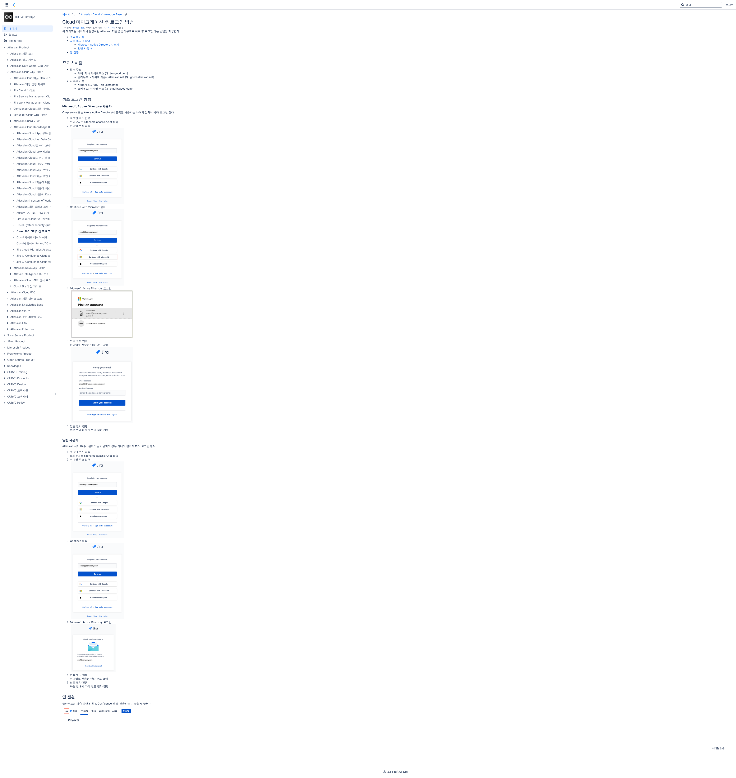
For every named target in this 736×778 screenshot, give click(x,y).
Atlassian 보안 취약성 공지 (26, 316)
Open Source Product (20, 359)
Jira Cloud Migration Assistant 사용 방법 (41, 249)
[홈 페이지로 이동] (14, 5)
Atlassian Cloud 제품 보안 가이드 (36, 169)
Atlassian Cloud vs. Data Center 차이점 (40, 139)
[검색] (682, 4)
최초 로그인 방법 (80, 40)
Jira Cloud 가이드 (24, 90)
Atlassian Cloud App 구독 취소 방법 (38, 133)
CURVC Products (18, 378)
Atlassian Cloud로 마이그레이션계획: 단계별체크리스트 (50, 145)
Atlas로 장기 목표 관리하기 (32, 212)
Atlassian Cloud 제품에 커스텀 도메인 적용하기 (45, 188)
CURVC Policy (16, 402)
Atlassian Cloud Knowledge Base (33, 127)
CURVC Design (16, 384)
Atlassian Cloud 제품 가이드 (27, 71)
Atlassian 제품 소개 (22, 53)
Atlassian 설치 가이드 (23, 59)
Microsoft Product (18, 347)
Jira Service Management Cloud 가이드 (37, 96)
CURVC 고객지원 (17, 390)
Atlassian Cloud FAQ (22, 292)
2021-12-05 (109, 27)
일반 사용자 (85, 48)
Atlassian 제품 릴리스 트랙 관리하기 (38, 206)
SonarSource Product (20, 335)
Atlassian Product (18, 47)
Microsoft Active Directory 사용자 (98, 44)
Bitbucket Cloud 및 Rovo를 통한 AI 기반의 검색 (45, 218)
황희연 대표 (78, 27)
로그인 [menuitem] (730, 4)
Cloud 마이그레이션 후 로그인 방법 (37, 231)
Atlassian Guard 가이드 (27, 120)
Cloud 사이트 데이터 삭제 (32, 237)
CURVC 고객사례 (17, 396)
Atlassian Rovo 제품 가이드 (30, 267)
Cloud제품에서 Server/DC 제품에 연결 (39, 243)
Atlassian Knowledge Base (26, 304)
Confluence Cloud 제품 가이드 (32, 108)
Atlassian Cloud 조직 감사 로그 (32, 280)
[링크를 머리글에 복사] (83, 63)
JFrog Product (16, 341)
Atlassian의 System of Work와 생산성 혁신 (42, 200)
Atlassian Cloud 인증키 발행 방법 (36, 163)
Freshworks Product (19, 353)
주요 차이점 (77, 36)
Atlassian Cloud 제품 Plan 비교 (32, 78)
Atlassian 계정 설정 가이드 (29, 84)
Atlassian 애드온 (20, 310)
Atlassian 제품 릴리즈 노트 (26, 298)
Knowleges (14, 365)
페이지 (66, 14)
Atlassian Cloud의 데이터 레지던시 (37, 157)
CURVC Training (17, 372)
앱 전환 (74, 52)
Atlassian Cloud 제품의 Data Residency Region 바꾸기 (49, 194)
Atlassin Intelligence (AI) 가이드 (32, 274)
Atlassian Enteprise (22, 329)
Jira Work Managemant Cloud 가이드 (36, 102)
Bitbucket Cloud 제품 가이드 (30, 114)
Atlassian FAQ (18, 323)
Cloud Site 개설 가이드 (27, 286)
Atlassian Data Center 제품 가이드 (31, 65)
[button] (6, 5)
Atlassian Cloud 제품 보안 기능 (35, 176)
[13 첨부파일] (126, 14)
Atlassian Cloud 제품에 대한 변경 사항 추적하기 (45, 182)
